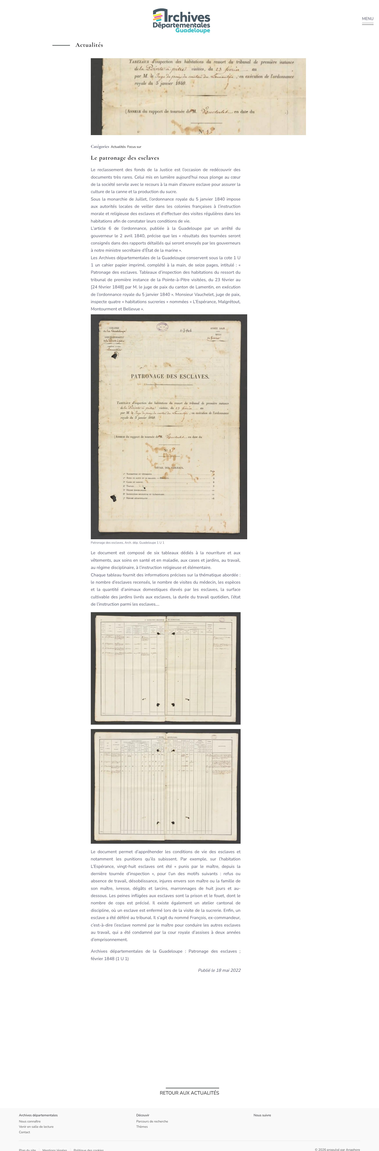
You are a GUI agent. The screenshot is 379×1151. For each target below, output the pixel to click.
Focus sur (134, 147)
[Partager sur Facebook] (317, 93)
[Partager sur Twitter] (317, 96)
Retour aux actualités (189, 1093)
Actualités (118, 147)
